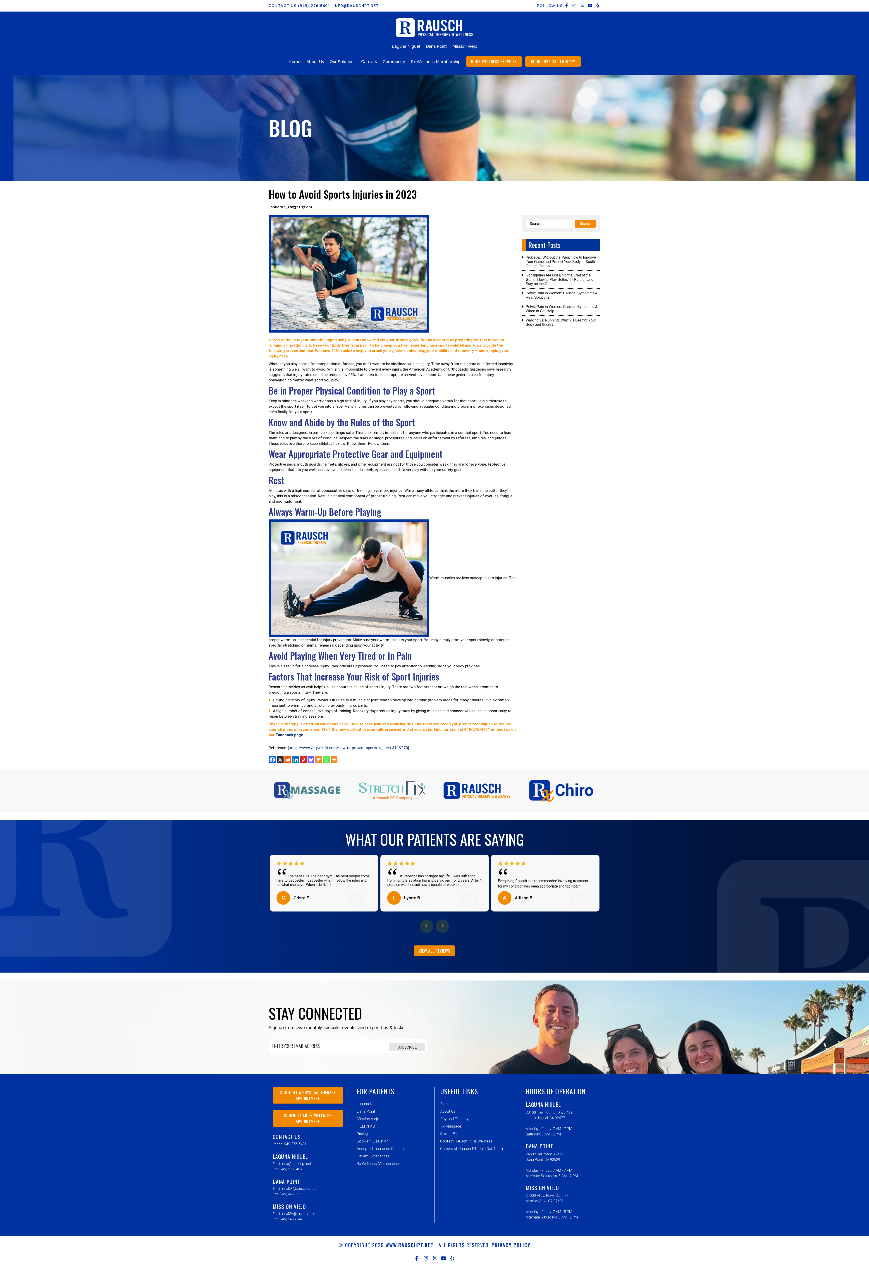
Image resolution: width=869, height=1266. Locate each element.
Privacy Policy (511, 1245)
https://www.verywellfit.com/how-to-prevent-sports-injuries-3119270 (348, 747)
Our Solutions (343, 61)
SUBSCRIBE (407, 1047)
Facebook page (289, 735)
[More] (334, 759)
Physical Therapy (454, 1118)
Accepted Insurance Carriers (380, 1148)
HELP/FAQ (366, 1126)
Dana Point (436, 46)
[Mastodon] (311, 759)
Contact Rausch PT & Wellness (466, 1141)
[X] (280, 759)
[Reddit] (287, 759)
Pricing (362, 1133)
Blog (444, 1104)
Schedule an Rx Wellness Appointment (308, 1118)
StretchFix (448, 1133)
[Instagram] (426, 1258)
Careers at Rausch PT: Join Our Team (471, 1148)
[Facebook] (272, 759)
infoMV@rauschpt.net (299, 1213)
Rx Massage (450, 1126)
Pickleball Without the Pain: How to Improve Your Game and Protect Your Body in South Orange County (561, 261)
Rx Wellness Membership (436, 61)
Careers (369, 61)
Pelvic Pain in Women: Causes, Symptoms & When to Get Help (562, 309)
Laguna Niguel (406, 46)
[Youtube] (443, 1258)
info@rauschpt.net (356, 6)
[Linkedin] (295, 759)
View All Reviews (434, 951)
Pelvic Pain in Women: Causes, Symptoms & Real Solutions (562, 295)
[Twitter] (434, 1258)
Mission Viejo (464, 46)
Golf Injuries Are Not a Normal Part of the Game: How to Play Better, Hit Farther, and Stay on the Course (559, 279)
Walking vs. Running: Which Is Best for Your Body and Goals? (561, 322)
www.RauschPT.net (409, 1245)
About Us (315, 61)
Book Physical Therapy (553, 61)
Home (295, 61)
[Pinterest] (303, 759)
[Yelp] (452, 1258)
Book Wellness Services (494, 61)
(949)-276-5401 (315, 6)
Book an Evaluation (373, 1141)
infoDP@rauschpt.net (299, 1188)
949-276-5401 (295, 1144)
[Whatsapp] (326, 759)
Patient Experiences (373, 1156)
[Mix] (318, 759)
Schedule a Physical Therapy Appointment (308, 1095)
